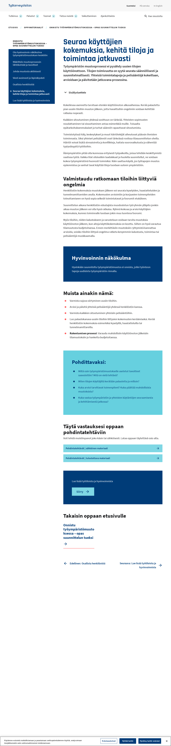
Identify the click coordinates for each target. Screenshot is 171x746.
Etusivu (13, 27)
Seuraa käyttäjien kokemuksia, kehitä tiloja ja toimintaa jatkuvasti (31, 92)
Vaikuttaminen (89, 16)
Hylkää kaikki (127, 741)
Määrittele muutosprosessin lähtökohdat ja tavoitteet (27, 63)
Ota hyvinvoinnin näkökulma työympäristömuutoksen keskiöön (30, 54)
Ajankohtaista (108, 16)
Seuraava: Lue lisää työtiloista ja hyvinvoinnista (138, 565)
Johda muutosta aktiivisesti (27, 71)
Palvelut (31, 16)
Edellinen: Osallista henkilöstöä (87, 563)
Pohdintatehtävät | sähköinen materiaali (87, 448)
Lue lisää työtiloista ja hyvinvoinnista (31, 100)
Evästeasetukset (109, 741)
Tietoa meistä (66, 16)
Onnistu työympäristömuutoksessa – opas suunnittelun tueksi (87, 27)
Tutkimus (13, 16)
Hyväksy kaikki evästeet (150, 741)
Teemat (47, 16)
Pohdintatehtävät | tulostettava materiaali (88, 458)
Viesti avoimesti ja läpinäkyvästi (28, 77)
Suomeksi (131, 5)
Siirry (79, 491)
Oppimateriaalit (33, 27)
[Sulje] (167, 741)
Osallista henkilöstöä (23, 84)
